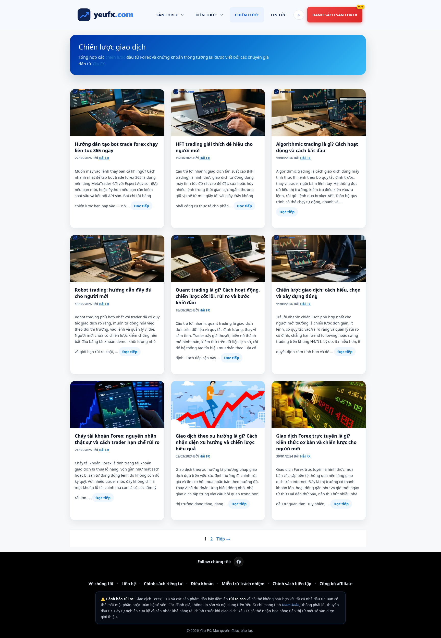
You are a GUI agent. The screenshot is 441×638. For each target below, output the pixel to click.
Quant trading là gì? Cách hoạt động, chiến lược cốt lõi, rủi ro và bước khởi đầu (218, 296)
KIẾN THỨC (206, 14)
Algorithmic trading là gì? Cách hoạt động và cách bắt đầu (317, 147)
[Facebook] (238, 562)
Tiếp (223, 539)
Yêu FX (98, 64)
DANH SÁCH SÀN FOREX (334, 14)
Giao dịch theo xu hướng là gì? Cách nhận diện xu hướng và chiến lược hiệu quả (217, 442)
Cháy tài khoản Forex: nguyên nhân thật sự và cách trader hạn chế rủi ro (117, 439)
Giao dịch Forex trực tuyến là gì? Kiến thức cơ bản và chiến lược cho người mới (316, 442)
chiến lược (115, 57)
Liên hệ (128, 583)
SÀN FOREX (167, 14)
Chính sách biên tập (292, 583)
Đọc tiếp (141, 205)
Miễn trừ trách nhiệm (243, 583)
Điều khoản (202, 583)
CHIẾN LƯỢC (247, 14)
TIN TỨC (278, 14)
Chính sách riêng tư (163, 583)
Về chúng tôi (101, 583)
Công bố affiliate (336, 583)
